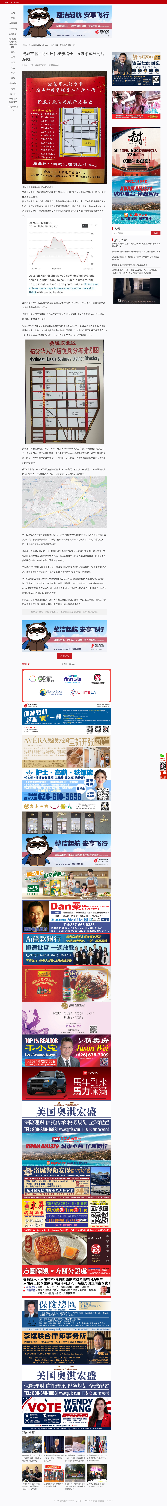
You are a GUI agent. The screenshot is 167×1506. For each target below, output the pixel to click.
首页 (6, 2)
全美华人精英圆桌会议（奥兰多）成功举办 (96, 1485)
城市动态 (13, 83)
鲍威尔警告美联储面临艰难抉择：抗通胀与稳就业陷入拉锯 (54, 1458)
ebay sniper (109, 1501)
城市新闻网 (15, 2)
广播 (13, 17)
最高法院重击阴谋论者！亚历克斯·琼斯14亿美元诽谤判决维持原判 (32, 1458)
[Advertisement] (131, 323)
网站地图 (94, 1501)
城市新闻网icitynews (40, 45)
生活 (13, 72)
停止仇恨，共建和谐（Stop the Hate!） (13, 42)
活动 (13, 88)
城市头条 (13, 33)
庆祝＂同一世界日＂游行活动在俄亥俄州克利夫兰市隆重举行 (75, 1486)
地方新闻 (54, 45)
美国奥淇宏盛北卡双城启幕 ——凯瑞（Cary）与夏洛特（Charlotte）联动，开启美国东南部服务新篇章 (134, 271)
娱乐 (13, 78)
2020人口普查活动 (13, 100)
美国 (13, 57)
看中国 (13, 93)
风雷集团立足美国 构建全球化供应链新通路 (129, 264)
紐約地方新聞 (65, 45)
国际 (13, 51)
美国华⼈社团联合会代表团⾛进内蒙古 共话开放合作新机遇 (136, 251)
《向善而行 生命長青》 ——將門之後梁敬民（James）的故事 (31, 1486)
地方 (13, 67)
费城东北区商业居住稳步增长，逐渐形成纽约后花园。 (80, 612)
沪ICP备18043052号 (83, 1501)
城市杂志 (13, 28)
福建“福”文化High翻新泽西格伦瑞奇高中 (53, 1485)
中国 (13, 62)
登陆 (102, 1501)
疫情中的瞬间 (13, 108)
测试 (99, 1501)
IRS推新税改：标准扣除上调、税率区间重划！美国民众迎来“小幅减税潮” (75, 1458)
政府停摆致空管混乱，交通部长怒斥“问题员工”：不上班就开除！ (97, 1458)
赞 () (66, 656)
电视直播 (13, 23)
